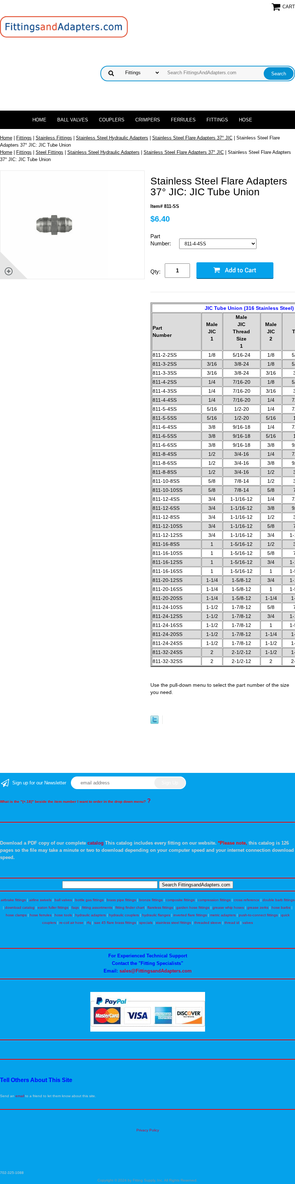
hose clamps (16, 915)
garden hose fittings (192, 907)
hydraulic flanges (156, 915)
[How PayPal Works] (147, 1030)
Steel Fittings (49, 152)
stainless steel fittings (173, 923)
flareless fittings (160, 907)
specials (146, 923)
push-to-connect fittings (258, 915)
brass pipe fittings (121, 900)
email (19, 1096)
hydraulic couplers (124, 915)
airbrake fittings (13, 900)
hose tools (63, 915)
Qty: (155, 271)
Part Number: (161, 239)
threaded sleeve (207, 923)
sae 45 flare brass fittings (115, 923)
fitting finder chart (129, 907)
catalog (95, 843)
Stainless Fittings (54, 138)
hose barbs (281, 907)
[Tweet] (154, 722)
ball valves (63, 900)
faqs (75, 907)
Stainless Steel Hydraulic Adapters (112, 138)
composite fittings (180, 900)
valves (247, 923)
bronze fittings (151, 900)
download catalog (20, 907)
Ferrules (183, 120)
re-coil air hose (71, 923)
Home (39, 120)
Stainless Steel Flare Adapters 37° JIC (192, 138)
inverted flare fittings (190, 915)
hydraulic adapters (90, 915)
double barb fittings (279, 900)
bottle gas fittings (89, 900)
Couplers (111, 120)
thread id (231, 923)
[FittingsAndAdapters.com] (64, 26)
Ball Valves (72, 120)
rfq (89, 923)
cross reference (246, 900)
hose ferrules (40, 915)
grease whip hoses (228, 907)
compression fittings (214, 900)
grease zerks (257, 907)
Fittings (217, 120)
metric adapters (223, 915)
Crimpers (147, 120)
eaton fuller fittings (53, 907)
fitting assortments (97, 907)
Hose (245, 120)
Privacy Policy (147, 1130)
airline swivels (40, 900)
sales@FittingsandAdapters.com (155, 971)
